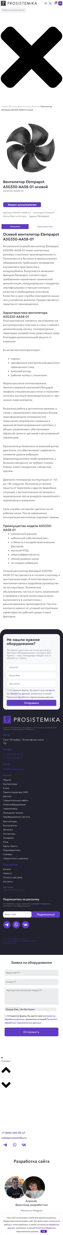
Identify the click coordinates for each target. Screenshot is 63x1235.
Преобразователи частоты (16, 816)
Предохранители (11, 850)
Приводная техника (13, 812)
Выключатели (10, 825)
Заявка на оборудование (14, 890)
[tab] (15, 226)
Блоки (6, 788)
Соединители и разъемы (15, 858)
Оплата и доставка (12, 877)
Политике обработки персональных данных (30, 697)
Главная (5, 106)
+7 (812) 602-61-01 (12, 757)
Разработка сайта (9, 943)
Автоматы (8, 829)
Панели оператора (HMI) (15, 792)
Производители (13, 1097)
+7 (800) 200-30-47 (13, 754)
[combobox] (13, 10)
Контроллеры (10, 784)
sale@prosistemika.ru (13, 769)
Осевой (36, 106)
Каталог (14, 106)
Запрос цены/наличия (22, 204)
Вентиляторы (25, 106)
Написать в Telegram (32, 1210)
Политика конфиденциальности (14, 939)
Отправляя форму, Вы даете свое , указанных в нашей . (31, 693)
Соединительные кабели (15, 800)
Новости (7, 873)
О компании (10, 1102)
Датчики (7, 796)
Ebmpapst (43, 216)
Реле (5, 842)
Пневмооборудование (14, 804)
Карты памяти (10, 846)
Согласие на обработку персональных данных (20, 941)
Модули (7, 779)
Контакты (8, 881)
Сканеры (7, 854)
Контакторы (9, 833)
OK (43, 1231)
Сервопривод (10, 808)
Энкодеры (8, 837)
